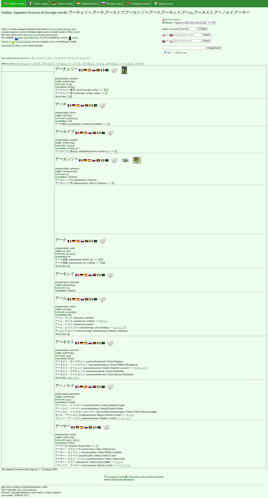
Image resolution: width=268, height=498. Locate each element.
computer (70, 145)
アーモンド (89, 63)
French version (40, 3)
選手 (106, 90)
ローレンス (141, 368)
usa (67, 174)
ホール (103, 321)
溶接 (102, 262)
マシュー (126, 418)
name (68, 355)
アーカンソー (63, 63)
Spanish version (89, 3)
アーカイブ (48, 63)
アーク (77, 63)
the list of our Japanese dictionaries (41, 34)
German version (65, 3)
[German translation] (85, 69)
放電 (100, 259)
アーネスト (112, 63)
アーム (100, 63)
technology (71, 312)
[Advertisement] (104, 37)
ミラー (119, 462)
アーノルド (126, 63)
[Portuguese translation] (98, 69)
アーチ (36, 63)
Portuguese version (140, 3)
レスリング (120, 327)
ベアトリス (124, 465)
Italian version (166, 3)
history (76, 440)
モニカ (130, 415)
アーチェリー (23, 63)
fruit (68, 287)
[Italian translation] (102, 69)
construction (72, 118)
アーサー (140, 63)
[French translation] (81, 69)
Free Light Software (61, 29)
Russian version (114, 3)
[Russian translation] (94, 69)
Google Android (23, 41)
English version (16, 3)
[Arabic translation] (107, 69)
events (69, 84)
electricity (70, 253)
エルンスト (73, 377)
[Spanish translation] (89, 69)
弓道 (69, 96)
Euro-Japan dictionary (29, 37)
